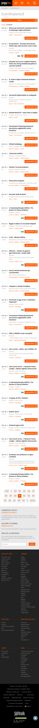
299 (11, 496)
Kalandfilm (24, 661)
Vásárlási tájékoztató (9, 694)
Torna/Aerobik (5, 657)
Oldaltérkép (28, 700)
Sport (3, 648)
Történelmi (23, 214)
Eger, (10, 275)
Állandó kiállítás (24, 158)
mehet (32, 544)
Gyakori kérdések (26, 692)
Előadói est (24, 578)
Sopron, (11, 146)
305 (5, 500)
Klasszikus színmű (26, 584)
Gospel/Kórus (5, 574)
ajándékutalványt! (9, 513)
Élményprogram (13, 70)
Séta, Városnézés (19, 103)
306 (10, 500)
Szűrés (19, 20)
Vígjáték (23, 559)
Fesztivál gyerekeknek (7, 630)
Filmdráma (24, 655)
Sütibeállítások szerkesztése (14, 706)
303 (29, 496)
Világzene (4, 566)
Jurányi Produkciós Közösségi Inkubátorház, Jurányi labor (21, 354)
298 (6, 496)
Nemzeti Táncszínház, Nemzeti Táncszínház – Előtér (22, 258)
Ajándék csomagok (24, 70)
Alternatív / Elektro (6, 578)
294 (20, 491)
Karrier (27, 703)
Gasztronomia (18, 35)
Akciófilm (23, 666)
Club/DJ (3, 576)
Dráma (23, 568)
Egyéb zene (4, 561)
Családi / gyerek (22, 465)
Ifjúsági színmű (25, 591)
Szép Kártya (30, 694)
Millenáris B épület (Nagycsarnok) (24, 196)
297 (33, 491)
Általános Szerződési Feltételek (18, 686)
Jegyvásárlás (30, 38)
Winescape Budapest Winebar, (23, 32)
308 (19, 500)
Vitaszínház (24, 610)
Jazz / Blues (4, 564)
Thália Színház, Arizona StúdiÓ (23, 414)
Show (10, 199)
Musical (23, 561)
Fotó (22, 638)
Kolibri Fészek (19, 400)
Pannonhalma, (13, 133)
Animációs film (25, 664)
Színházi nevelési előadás (28, 607)
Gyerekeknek (24, 634)
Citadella (17, 212)
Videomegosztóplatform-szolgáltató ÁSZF (18, 689)
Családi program (18, 228)
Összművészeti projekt (7, 626)
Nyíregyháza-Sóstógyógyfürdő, (17, 183)
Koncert (3, 622)
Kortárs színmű (25, 570)
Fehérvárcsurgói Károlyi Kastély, (27, 288)
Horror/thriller (24, 659)
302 (24, 496)
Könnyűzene (4, 572)
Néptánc (23, 599)
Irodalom (23, 593)
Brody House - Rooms (21, 115)
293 (15, 491)
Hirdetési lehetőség (28, 697)
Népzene (3, 570)
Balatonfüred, (13, 239)
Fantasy (23, 670)
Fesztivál (5, 619)
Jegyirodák (6, 697)
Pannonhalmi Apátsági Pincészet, (26, 133)
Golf (2, 655)
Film (2, 628)
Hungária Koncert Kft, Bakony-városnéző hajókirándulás (20, 100)
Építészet (23, 636)
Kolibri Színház (19, 304)
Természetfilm (25, 674)
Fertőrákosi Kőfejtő (19, 146)
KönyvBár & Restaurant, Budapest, (24, 68)
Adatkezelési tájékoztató (12, 692)
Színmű (23, 574)
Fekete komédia (25, 605)
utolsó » (32, 500)
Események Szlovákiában (16, 703)
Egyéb (10, 35)
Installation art (25, 640)
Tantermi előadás (25, 603)
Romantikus (24, 668)
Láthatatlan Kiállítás (20, 156)
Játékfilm (23, 672)
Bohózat (23, 601)
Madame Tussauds (20, 169)
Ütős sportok (4, 651)
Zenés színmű (25, 572)
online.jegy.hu (7, 526)
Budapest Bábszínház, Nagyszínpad (25, 427)
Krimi (22, 597)
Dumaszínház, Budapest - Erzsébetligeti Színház (22, 50)
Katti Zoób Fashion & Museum (25, 239)
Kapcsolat (20, 694)
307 (14, 500)
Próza (22, 587)
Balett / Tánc (18, 261)
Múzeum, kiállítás (14, 149)
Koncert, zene (13, 465)
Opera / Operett (5, 563)
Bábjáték (17, 430)
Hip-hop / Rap (5, 580)
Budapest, (12, 32)
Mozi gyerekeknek (26, 676)
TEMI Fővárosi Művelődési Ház (23, 226)
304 (33, 496)
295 (24, 491)
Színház (11, 52)
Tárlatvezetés (24, 626)
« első (6, 491)
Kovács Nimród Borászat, (19, 275)
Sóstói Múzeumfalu (31, 183)
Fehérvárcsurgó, (13, 288)
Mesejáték (18, 306)
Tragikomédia (24, 612)
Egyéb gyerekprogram (20, 340)
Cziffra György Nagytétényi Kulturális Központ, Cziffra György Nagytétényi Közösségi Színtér (22, 462)
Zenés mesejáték (25, 586)
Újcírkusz (23, 595)
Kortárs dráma (25, 580)
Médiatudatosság (16, 697)
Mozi (22, 648)
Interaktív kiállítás (26, 632)
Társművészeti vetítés (27, 651)
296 (29, 491)
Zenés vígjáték (25, 582)
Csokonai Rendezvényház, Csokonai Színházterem (23, 338)
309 (23, 500)
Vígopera (23, 609)
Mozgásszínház (25, 589)
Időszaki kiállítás (25, 242)
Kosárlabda (4, 653)
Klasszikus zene (6, 557)
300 (15, 496)
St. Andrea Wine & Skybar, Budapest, (25, 84)
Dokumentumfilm (25, 653)
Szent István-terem (20, 371)
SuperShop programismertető (14, 700)
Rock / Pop (4, 568)
